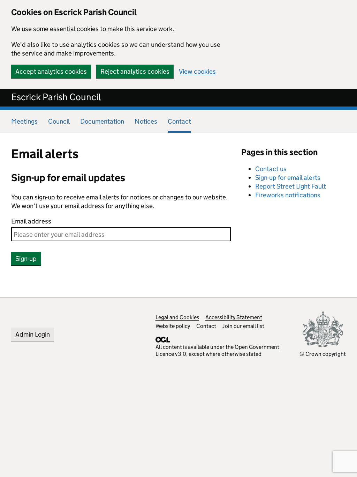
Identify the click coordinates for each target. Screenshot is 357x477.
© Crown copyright (322, 354)
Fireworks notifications (287, 195)
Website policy (172, 326)
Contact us (271, 169)
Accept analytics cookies (51, 71)
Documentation (102, 121)
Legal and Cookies (177, 317)
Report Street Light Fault (290, 186)
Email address (31, 221)
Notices (146, 121)
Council (59, 121)
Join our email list (243, 326)
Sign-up (26, 259)
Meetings (24, 121)
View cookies (197, 71)
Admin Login (32, 334)
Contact (206, 326)
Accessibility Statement (233, 317)
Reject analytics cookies (134, 71)
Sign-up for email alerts (287, 178)
